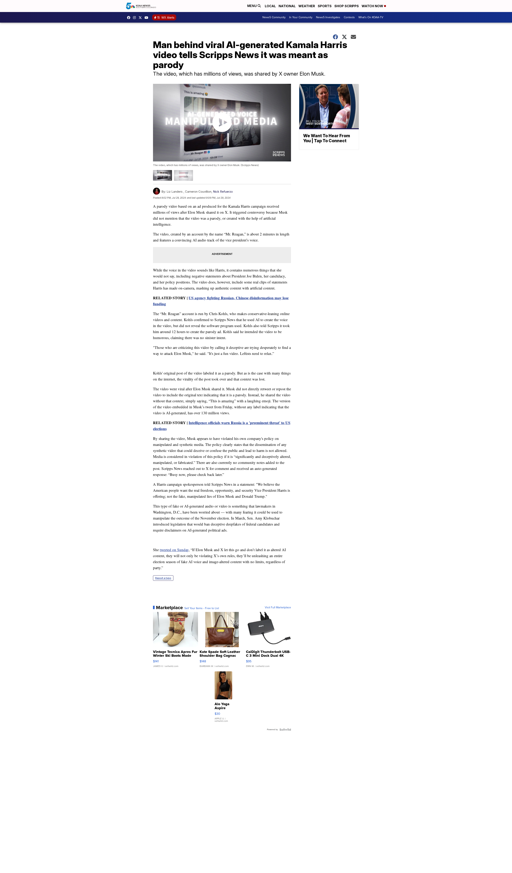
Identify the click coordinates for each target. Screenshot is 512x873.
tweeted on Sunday (174, 549)
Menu (252, 6)
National (287, 6)
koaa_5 (135, 17)
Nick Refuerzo (223, 191)
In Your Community (300, 17)
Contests (349, 17)
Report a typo (163, 578)
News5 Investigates (328, 17)
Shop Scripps (346, 6)
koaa (141, 17)
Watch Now (373, 6)
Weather (306, 6)
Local (270, 6)
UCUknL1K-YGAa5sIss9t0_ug (147, 17)
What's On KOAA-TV (370, 17)
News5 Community (274, 17)
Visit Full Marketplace (278, 607)
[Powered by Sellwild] (285, 729)
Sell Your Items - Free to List (201, 608)
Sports (325, 6)
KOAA (129, 17)
